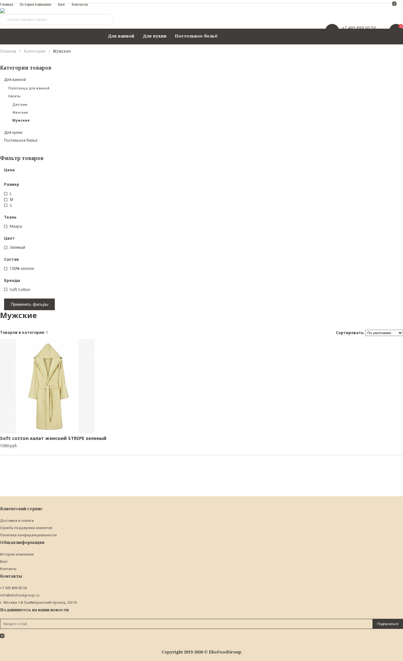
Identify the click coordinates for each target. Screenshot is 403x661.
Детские (19, 104)
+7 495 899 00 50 (359, 28)
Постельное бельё (196, 36)
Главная (8, 51)
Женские (20, 112)
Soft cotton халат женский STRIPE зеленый (53, 438)
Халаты (14, 96)
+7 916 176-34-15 (359, 34)
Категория (34, 51)
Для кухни (155, 36)
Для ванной (121, 36)
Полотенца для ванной (28, 88)
